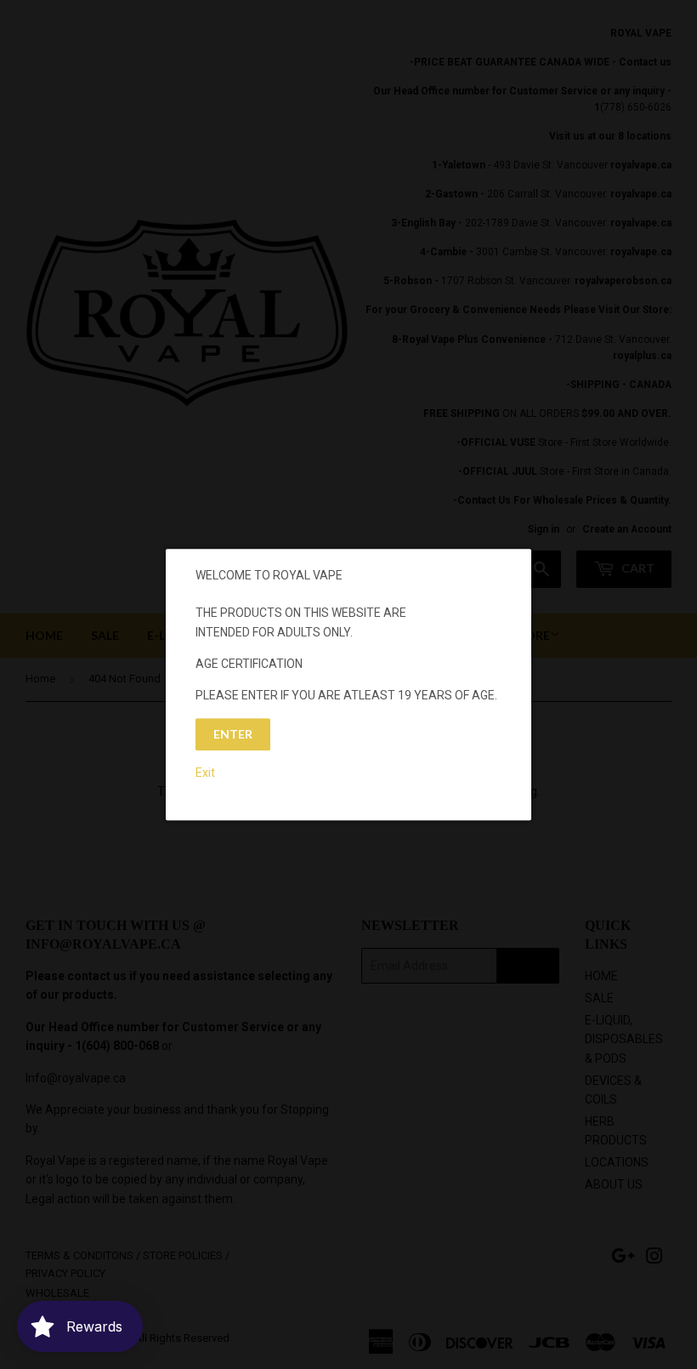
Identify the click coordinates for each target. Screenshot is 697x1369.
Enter (232, 734)
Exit (205, 772)
